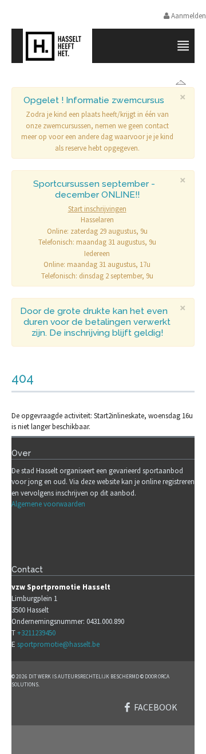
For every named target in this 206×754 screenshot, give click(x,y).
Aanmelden (187, 16)
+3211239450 (36, 633)
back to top (103, 739)
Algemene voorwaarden (48, 504)
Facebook (155, 707)
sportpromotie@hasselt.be (58, 644)
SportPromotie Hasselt (106, 78)
